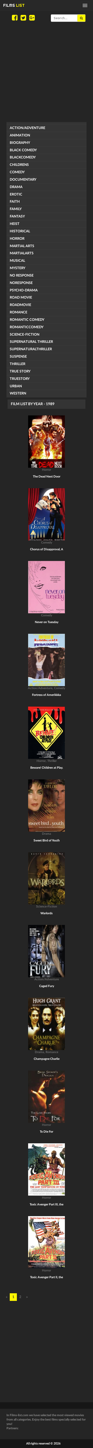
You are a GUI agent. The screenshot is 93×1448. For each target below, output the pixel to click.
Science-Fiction (24, 334)
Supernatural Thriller (31, 341)
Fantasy (17, 216)
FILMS (14, 5)
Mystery (17, 268)
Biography (20, 142)
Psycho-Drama (24, 290)
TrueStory (20, 379)
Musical (17, 260)
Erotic (16, 194)
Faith (15, 201)
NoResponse (21, 283)
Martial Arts (22, 246)
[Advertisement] (46, 72)
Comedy (17, 172)
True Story (20, 371)
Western (18, 393)
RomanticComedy (26, 327)
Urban (16, 386)
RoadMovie (20, 305)
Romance (18, 312)
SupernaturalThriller (31, 349)
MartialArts (22, 253)
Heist (14, 224)
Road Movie (21, 297)
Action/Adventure (27, 128)
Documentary (23, 179)
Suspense (18, 356)
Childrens (19, 165)
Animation (20, 135)
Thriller (17, 364)
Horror (17, 238)
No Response (22, 275)
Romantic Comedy (27, 319)
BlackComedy (23, 157)
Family (16, 209)
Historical (20, 231)
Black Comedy (23, 150)
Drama (16, 187)
